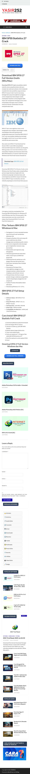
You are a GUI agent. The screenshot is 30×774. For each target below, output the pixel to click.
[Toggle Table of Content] (11, 70)
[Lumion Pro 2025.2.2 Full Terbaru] (8, 578)
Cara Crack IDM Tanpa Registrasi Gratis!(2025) (20, 654)
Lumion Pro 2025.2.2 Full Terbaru (19, 576)
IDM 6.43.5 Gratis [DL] (8, 432)
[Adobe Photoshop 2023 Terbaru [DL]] (15, 400)
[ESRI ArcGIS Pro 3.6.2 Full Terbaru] (8, 598)
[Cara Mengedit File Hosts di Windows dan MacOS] (8, 668)
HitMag (17, 772)
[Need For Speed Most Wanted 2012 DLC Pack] (8, 734)
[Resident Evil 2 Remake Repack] (8, 724)
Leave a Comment (13, 44)
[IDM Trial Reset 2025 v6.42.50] (15, 627)
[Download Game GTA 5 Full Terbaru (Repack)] (8, 705)
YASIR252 (13, 769)
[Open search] (26, 27)
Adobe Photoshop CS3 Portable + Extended (15, 385)
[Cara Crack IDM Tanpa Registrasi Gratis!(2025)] (8, 657)
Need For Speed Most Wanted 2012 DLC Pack (20, 731)
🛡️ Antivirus (7, 517)
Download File (15, 65)
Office (8, 35)
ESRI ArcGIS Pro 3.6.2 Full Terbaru (20, 595)
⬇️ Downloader (8, 533)
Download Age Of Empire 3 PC (19, 712)
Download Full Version (15, 356)
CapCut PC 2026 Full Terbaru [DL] (19, 605)
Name (4, 471)
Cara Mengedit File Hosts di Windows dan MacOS (20, 665)
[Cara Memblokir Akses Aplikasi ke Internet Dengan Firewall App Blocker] (8, 689)
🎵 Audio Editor (8, 521)
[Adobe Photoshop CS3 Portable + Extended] (15, 375)
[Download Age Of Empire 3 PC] (8, 715)
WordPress (10, 772)
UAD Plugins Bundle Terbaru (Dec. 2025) (19, 585)
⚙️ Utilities (7, 556)
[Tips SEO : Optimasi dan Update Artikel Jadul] (8, 678)
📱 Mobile (7, 540)
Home (3, 32)
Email (4, 478)
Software (8, 32)
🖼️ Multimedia (8, 544)
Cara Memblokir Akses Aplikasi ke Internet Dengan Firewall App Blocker (20, 688)
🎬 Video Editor (8, 560)
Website (4, 485)
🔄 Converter (8, 525)
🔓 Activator (7, 513)
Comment (5, 451)
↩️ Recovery (7, 536)
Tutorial (18, 636)
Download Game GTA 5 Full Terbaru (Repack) (20, 703)
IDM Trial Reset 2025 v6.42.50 (14, 638)
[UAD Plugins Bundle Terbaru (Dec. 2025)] (8, 587)
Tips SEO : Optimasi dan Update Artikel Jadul (20, 675)
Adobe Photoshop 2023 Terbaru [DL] (12, 409)
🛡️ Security (7, 552)
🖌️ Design (7, 564)
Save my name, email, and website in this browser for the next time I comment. (14, 495)
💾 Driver (6, 529)
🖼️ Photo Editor (8, 548)
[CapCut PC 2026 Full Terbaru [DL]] (8, 607)
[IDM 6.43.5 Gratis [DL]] (15, 423)
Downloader (12, 636)
